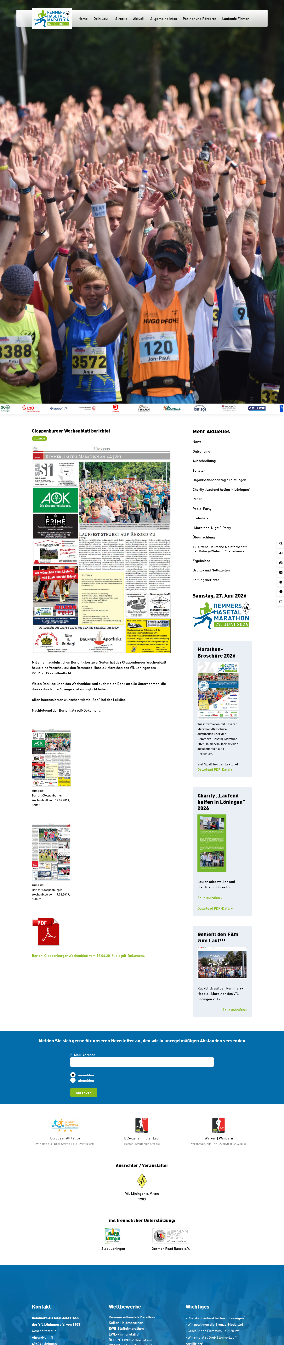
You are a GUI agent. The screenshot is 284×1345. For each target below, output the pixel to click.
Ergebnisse (201, 560)
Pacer (197, 498)
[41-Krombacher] (200, 408)
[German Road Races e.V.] (171, 1235)
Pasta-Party (202, 508)
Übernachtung (204, 536)
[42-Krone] (228, 408)
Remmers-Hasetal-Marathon (132, 1316)
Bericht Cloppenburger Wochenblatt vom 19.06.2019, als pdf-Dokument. (88, 955)
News (197, 441)
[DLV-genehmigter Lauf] (142, 1125)
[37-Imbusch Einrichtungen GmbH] (144, 408)
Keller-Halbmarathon (126, 1322)
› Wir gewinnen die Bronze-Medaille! (214, 1324)
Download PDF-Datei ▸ (215, 769)
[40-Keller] (172, 408)
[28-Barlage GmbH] (115, 408)
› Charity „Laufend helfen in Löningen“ (215, 1317)
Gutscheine (201, 451)
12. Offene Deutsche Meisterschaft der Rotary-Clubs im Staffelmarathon (222, 549)
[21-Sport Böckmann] (30, 408)
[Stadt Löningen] (113, 1235)
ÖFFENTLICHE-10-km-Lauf (130, 1339)
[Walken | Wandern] (219, 1125)
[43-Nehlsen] (256, 408)
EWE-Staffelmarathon (126, 1328)
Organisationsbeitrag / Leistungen (219, 479)
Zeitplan (199, 470)
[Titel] (52, 18)
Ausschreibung (204, 460)
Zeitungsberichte (206, 579)
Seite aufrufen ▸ (218, 897)
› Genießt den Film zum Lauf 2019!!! (213, 1330)
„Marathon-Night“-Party (212, 527)
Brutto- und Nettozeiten (211, 569)
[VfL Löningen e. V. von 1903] (142, 1180)
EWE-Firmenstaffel (124, 1334)
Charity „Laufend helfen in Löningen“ (221, 489)
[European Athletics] (65, 1125)
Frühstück (200, 517)
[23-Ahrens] (87, 408)
